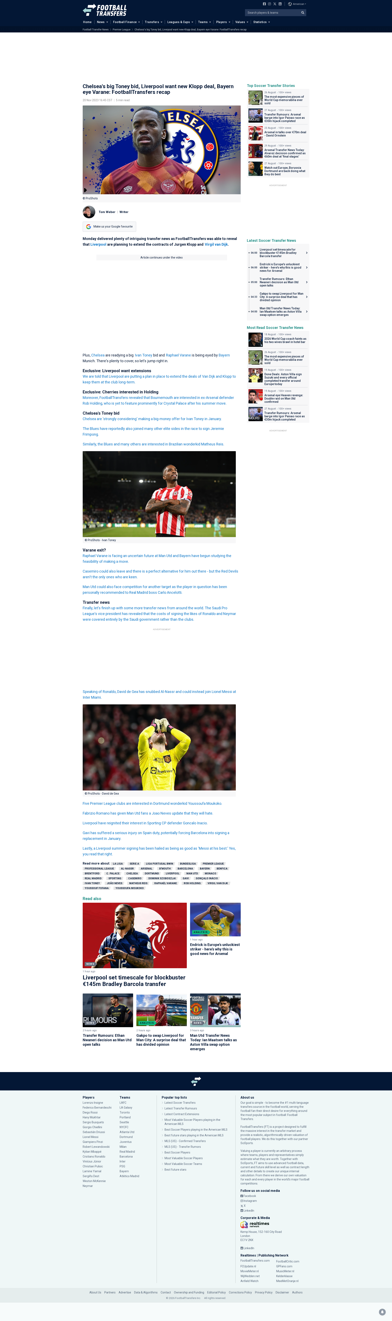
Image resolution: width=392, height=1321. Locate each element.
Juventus (126, 1141)
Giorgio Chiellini (92, 1127)
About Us (95, 1292)
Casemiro (134, 878)
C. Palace (112, 873)
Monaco (210, 873)
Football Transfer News (96, 29)
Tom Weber (107, 212)
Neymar (88, 1186)
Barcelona (185, 868)
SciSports (247, 1143)
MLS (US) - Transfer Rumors (183, 1146)
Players (221, 22)
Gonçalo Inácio (207, 878)
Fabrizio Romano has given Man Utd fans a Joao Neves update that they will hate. (148, 813)
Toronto (125, 1112)
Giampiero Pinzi (93, 1141)
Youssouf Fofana (97, 888)
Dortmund (152, 873)
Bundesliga (188, 863)
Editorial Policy (216, 1292)
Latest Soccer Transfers (180, 1102)
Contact (166, 1292)
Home (87, 22)
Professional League (99, 868)
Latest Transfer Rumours (181, 1108)
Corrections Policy (240, 1292)
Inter (123, 1161)
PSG (122, 1166)
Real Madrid (93, 878)
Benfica (222, 868)
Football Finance (125, 22)
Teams (203, 22)
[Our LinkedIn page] (279, 4)
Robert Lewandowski (96, 1146)
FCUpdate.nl (248, 1266)
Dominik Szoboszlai (162, 878)
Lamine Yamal (92, 1171)
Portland (125, 1117)
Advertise (125, 1292)
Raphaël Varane (165, 883)
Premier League (121, 29)
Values (240, 22)
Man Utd (192, 873)
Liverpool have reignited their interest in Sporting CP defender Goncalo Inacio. (145, 823)
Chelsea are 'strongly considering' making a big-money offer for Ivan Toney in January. (152, 419)
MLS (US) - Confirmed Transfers (185, 1141)
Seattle (124, 1122)
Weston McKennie (94, 1181)
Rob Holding (192, 883)
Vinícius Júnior (92, 1161)
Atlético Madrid (129, 1176)
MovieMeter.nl (250, 1271)
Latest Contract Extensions (182, 1114)
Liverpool (98, 244)
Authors (297, 1292)
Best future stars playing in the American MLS (194, 1135)
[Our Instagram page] (268, 4)
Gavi (186, 878)
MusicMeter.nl (285, 1271)
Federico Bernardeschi (97, 1107)
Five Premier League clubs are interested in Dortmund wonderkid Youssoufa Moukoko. (152, 803)
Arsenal (146, 868)
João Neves (114, 883)
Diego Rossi (90, 1112)
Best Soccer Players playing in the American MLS (196, 1129)
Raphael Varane (178, 355)
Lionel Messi (91, 1137)
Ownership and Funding (189, 1292)
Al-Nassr (127, 868)
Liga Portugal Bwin (159, 863)
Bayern (224, 355)
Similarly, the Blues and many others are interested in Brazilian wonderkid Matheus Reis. (153, 444)
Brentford (92, 873)
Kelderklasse (284, 1276)
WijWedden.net (250, 1276)
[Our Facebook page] (263, 4)
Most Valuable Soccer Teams (183, 1164)
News (101, 22)
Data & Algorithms (146, 1292)
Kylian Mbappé (92, 1151)
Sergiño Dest (91, 1176)
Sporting (114, 878)
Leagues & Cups (178, 22)
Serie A (134, 863)
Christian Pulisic (93, 1166)
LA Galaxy (126, 1107)
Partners (110, 1292)
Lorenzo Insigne (93, 1102)
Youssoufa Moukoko (130, 888)
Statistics (260, 22)
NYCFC (124, 1127)
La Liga (118, 863)
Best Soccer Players (177, 1152)
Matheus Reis (138, 883)
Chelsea (98, 355)
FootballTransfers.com (255, 1260)
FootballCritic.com (287, 1261)
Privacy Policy (264, 1292)
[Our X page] (274, 4)
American (298, 4)
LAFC (123, 1102)
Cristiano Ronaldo (94, 1156)
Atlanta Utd (127, 1132)
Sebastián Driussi (94, 1132)
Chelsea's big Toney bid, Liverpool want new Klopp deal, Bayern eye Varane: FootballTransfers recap (190, 29)
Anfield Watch (249, 1281)
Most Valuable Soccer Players (184, 1158)
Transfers (152, 22)
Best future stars (175, 1169)
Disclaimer (282, 1292)
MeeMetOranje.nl (287, 1281)
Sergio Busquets (93, 1122)
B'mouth (165, 868)
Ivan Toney (143, 355)
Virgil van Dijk (216, 244)
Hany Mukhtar (92, 1117)
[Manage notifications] (382, 1312)
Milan (123, 1146)
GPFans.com (284, 1266)
